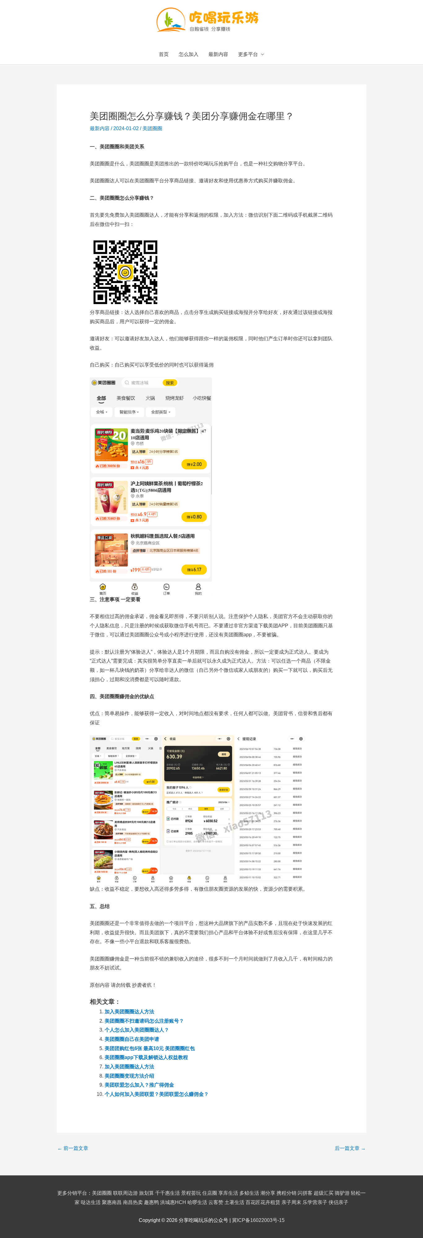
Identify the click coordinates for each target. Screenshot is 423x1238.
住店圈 (209, 1193)
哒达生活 (91, 1202)
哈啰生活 (197, 1202)
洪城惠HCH (173, 1202)
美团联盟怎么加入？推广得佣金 (139, 1084)
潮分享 (267, 1193)
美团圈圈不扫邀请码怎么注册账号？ (144, 1021)
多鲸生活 (249, 1193)
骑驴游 (342, 1193)
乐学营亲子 (315, 1202)
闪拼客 (305, 1193)
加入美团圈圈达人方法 (129, 1011)
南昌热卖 (133, 1202)
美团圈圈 (152, 128)
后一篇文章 (350, 1148)
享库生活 (228, 1193)
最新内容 (218, 54)
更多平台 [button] (248, 54)
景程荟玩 (191, 1193)
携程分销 (286, 1193)
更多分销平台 (72, 1193)
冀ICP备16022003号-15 (258, 1220)
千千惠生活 (167, 1193)
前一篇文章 (72, 1148)
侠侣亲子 (338, 1202)
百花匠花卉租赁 (263, 1202)
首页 (164, 54)
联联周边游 (125, 1193)
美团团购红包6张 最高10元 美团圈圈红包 (150, 1048)
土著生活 (234, 1202)
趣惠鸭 (151, 1202)
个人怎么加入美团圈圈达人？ (137, 1029)
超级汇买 (324, 1193)
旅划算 (146, 1193)
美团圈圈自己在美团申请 (132, 1039)
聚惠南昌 (112, 1202)
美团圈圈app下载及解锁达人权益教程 (146, 1057)
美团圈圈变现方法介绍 (129, 1076)
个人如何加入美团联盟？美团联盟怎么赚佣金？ (157, 1094)
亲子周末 (291, 1202)
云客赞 (215, 1202)
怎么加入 (188, 54)
